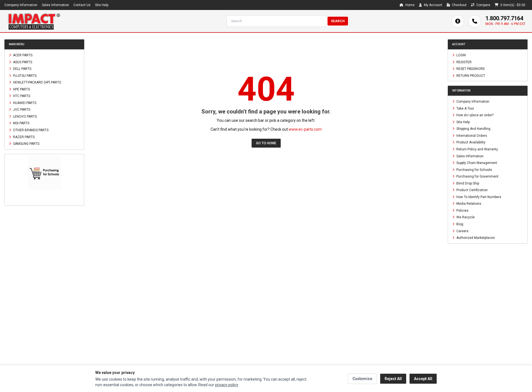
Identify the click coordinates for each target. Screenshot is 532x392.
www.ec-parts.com (305, 129)
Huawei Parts (24, 103)
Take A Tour (465, 108)
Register (464, 62)
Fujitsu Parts (24, 75)
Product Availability (470, 142)
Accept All (423, 378)
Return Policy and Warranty (477, 149)
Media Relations (468, 204)
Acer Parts (22, 55)
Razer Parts (23, 137)
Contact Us (82, 5)
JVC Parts (21, 110)
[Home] (34, 21)
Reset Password (470, 69)
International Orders (471, 135)
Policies (462, 210)
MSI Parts (20, 123)
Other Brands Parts (30, 130)
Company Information (20, 5)
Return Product (470, 75)
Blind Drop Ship (467, 183)
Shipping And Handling (473, 129)
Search (338, 21)
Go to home (266, 143)
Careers (462, 231)
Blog (459, 224)
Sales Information (55, 5)
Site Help (101, 5)
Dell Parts (21, 69)
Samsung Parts (25, 144)
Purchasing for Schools (474, 169)
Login (461, 55)
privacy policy (226, 385)
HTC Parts (21, 96)
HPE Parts (21, 89)
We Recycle (465, 217)
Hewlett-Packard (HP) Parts (36, 82)
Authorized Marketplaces (475, 238)
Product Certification (472, 190)
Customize (362, 378)
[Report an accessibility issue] (458, 21)
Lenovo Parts (24, 116)
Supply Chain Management (476, 163)
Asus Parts (22, 62)
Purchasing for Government (477, 176)
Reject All (393, 378)
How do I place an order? (474, 115)
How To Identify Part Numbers (478, 197)
